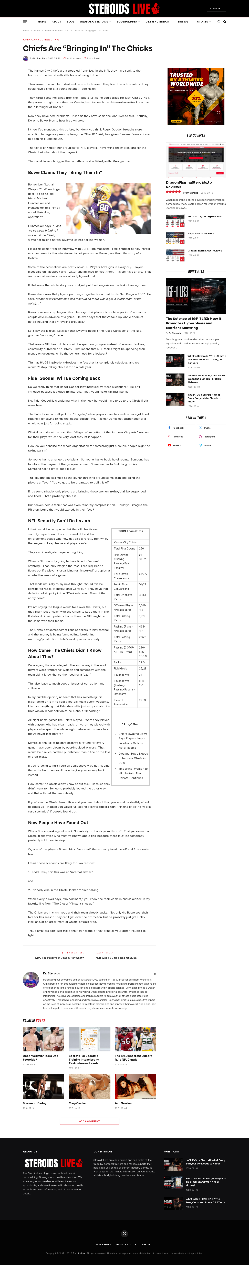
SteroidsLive (79, 1253)
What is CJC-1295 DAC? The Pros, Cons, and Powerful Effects (205, 1200)
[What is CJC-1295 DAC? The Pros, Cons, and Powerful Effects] (173, 1203)
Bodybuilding (127, 21)
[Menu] (25, 22)
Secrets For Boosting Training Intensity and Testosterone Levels (84, 1059)
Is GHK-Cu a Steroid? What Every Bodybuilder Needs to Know (204, 398)
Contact (146, 1244)
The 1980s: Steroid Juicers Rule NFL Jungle (133, 1057)
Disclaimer (103, 1244)
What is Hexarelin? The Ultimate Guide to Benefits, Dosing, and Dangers (207, 359)
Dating (183, 21)
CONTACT (216, 8)
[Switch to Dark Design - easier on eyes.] (219, 21)
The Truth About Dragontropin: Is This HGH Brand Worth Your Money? (206, 1182)
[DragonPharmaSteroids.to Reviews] (196, 160)
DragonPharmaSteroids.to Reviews (189, 184)
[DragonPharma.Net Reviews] (175, 255)
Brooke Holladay (34, 1103)
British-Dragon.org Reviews (204, 216)
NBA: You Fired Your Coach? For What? (59, 957)
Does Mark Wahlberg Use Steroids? (40, 1057)
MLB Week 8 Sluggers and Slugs (116, 957)
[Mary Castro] (89, 1086)
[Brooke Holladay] (43, 1086)
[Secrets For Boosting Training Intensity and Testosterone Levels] (89, 1039)
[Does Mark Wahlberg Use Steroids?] (43, 1039)
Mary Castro (77, 1103)
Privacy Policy (126, 1244)
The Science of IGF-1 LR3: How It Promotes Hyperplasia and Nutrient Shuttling (193, 323)
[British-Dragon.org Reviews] (175, 220)
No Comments (74, 58)
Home (42, 21)
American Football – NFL (41, 39)
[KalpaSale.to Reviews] (175, 238)
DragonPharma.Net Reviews (205, 250)
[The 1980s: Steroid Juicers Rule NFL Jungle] (135, 1039)
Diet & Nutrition (157, 21)
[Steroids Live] (124, 8)
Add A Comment (89, 1121)
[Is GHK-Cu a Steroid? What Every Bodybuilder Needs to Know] (175, 399)
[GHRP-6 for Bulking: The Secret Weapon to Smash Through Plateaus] (175, 379)
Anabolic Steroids (94, 21)
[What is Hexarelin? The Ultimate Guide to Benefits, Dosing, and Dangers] (175, 360)
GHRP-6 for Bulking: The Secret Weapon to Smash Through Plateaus (207, 379)
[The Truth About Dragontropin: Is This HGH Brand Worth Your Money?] (173, 1182)
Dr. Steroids (39, 58)
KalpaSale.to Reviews (201, 233)
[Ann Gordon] (135, 1086)
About (56, 21)
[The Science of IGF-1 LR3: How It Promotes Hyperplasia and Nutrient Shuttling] (196, 296)
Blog (70, 21)
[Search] (224, 22)
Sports (202, 21)
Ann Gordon (123, 1103)
